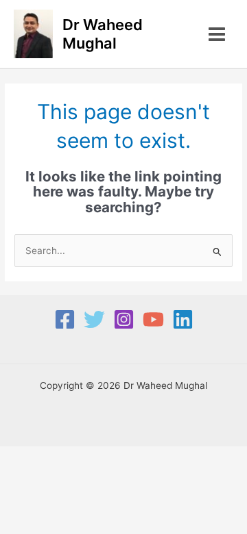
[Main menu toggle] (217, 34)
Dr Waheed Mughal (102, 33)
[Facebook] (64, 319)
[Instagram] (123, 319)
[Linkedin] (182, 319)
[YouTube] (153, 319)
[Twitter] (94, 319)
